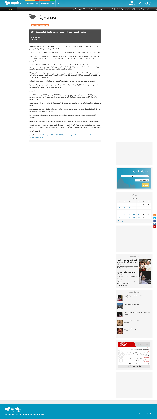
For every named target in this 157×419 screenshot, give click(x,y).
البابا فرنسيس (30, 3)
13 (124, 211)
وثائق (53, 3)
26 (119, 217)
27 (124, 217)
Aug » (122, 221)
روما (37, 3)
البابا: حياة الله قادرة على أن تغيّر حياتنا (133, 296)
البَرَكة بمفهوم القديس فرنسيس (131, 320)
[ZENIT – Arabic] (15, 3)
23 (139, 214)
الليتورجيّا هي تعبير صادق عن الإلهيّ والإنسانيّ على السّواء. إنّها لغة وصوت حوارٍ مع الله (128, 262)
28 (129, 217)
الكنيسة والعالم (45, 3)
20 (124, 214)
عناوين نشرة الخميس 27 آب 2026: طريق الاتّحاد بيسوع (74, 9)
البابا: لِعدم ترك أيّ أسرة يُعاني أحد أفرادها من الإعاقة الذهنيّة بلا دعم (117, 9)
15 (134, 211)
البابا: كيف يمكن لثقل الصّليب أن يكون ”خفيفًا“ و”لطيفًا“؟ (137, 312)
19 (119, 214)
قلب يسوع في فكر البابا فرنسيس (132, 329)
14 (129, 211)
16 (139, 211)
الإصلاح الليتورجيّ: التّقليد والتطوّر (131, 304)
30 (139, 217)
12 (119, 211)
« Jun (118, 221)
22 (134, 214)
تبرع (58, 3)
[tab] (126, 344)
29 (134, 217)
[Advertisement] (134, 153)
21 (129, 214)
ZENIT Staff (34, 39)
